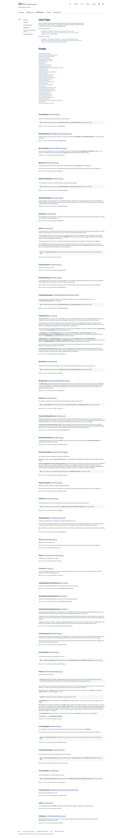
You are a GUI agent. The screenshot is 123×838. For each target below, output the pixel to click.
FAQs (19, 831)
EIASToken (41, 62)
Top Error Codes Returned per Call (29, 31)
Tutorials (48, 12)
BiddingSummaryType (52, 54)
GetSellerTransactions (52, 42)
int (47, 69)
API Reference (40, 12)
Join (70, 4)
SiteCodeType (44, 83)
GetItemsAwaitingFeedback (72, 39)
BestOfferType (44, 31)
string (46, 62)
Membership (41, 71)
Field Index (25, 22)
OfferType (76, 32)
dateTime (49, 79)
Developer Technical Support (42, 831)
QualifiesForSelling (43, 76)
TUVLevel (41, 86)
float (52, 74)
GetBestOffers (51, 39)
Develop (76, 4)
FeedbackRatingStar (43, 67)
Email (40, 63)
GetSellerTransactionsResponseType (49, 32)
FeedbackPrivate (42, 66)
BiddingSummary (42, 54)
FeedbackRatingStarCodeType (56, 67)
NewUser (41, 73)
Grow (82, 4)
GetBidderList (58, 39)
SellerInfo (41, 80)
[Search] (103, 4)
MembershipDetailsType (50, 71)
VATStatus (41, 103)
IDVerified (41, 70)
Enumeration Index (27, 25)
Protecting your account (89, 365)
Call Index (25, 20)
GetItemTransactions (45, 40)
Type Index (26, 27)
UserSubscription (42, 100)
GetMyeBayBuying (55, 40)
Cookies (51, 833)
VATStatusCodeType (49, 103)
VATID (40, 101)
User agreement (41, 833)
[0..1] (58, 114)
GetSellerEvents (77, 40)
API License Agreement (59, 831)
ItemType (71, 32)
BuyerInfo (41, 57)
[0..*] (77, 790)
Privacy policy (47, 833)
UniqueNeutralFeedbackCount (45, 89)
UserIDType (45, 94)
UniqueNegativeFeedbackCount (46, 87)
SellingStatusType (45, 34)
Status (40, 84)
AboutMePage (42, 53)
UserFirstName (42, 93)
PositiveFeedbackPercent (44, 74)
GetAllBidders (44, 39)
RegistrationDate (42, 79)
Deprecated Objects (27, 34)
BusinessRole (42, 56)
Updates (88, 4)
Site (39, 83)
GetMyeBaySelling (64, 40)
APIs (51, 831)
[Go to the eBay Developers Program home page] (27, 5)
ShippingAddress (42, 81)
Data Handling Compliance (84, 681)
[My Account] (99, 4)
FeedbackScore (42, 69)
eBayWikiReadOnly (43, 60)
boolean (48, 53)
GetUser (60, 42)
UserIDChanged (42, 96)
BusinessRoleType (50, 56)
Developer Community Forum (28, 831)
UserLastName (42, 98)
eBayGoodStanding (43, 59)
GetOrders (71, 40)
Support (94, 4)
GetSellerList (44, 42)
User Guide (21, 12)
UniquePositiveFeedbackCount (46, 90)
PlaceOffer (64, 42)
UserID (40, 94)
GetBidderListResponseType (54, 31)
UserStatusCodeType (47, 84)
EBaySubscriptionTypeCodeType (54, 100)
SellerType (46, 80)
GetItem (63, 39)
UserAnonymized (42, 91)
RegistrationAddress (43, 77)
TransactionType (53, 34)
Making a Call (30, 12)
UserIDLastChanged (43, 97)
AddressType (52, 77)
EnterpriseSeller (42, 64)
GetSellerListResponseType (68, 31)
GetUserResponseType (63, 32)
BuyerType (46, 57)
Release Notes (57, 12)
